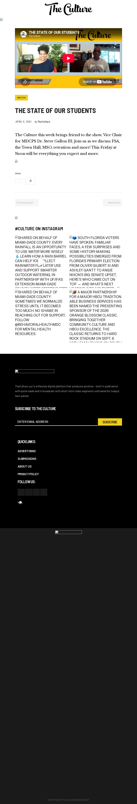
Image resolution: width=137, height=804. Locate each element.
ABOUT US (24, 466)
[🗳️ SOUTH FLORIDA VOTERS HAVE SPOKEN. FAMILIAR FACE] (95, 261)
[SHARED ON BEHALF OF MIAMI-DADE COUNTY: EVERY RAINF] (41, 261)
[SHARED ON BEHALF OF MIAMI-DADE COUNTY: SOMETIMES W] (41, 316)
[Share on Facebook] (30, 173)
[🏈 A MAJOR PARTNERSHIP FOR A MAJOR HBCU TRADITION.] (95, 316)
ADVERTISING (27, 451)
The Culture (43, 121)
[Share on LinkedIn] (39, 173)
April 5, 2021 (23, 121)
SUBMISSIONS (27, 458)
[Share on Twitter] (35, 173)
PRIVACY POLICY (28, 474)
